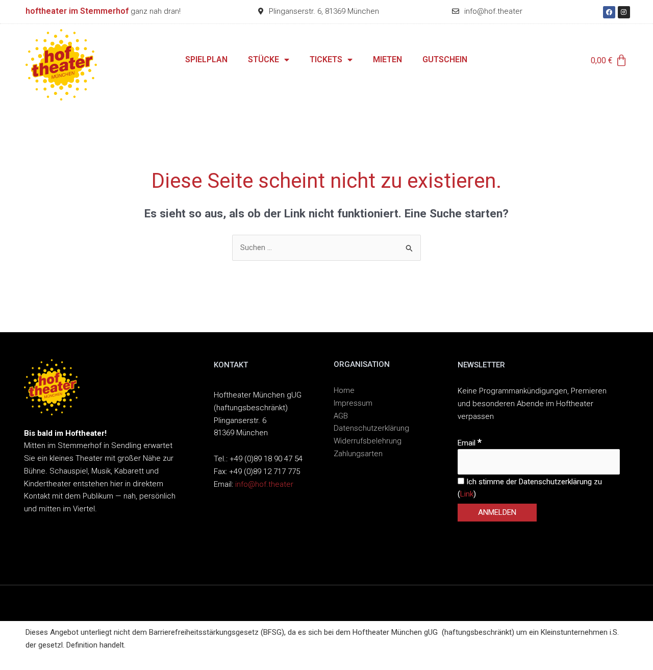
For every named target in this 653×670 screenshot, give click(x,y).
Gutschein (444, 59)
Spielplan (206, 59)
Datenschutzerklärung (371, 428)
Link (466, 494)
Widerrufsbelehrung (367, 440)
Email (470, 443)
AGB (341, 415)
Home (344, 390)
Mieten (387, 59)
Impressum (353, 403)
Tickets (326, 59)
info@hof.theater (264, 484)
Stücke (263, 59)
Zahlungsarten (358, 453)
